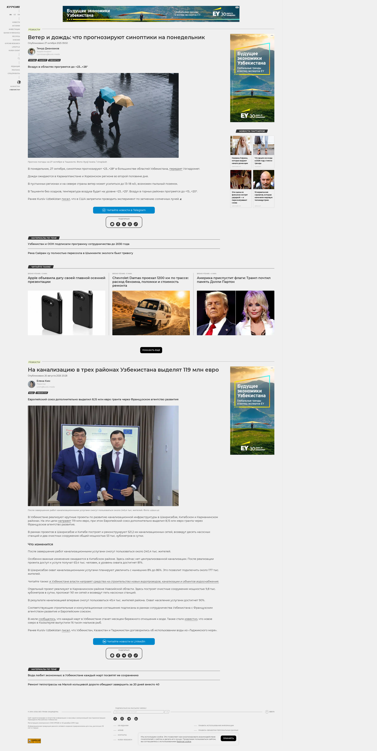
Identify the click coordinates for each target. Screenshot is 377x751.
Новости (16, 22)
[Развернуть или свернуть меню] (19, 58)
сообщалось (47, 619)
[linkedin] (136, 719)
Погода (32, 60)
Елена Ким (43, 381)
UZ (15, 15)
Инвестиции (14, 29)
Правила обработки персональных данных (218, 730)
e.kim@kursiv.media (46, 387)
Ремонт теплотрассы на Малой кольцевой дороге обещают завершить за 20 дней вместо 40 (93, 684)
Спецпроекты (14, 73)
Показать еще (151, 350)
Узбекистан (14, 90)
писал (66, 199)
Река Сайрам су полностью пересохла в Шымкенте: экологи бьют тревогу (80, 253)
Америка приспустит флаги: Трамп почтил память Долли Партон (234, 280)
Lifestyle (16, 47)
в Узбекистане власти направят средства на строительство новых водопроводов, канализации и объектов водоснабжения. (134, 581)
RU (10, 15)
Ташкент (42, 60)
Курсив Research (12, 43)
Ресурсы (16, 36)
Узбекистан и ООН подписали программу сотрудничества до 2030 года (78, 244)
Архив (120, 730)
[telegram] (129, 719)
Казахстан (15, 86)
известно (191, 619)
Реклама (16, 70)
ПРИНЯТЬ (228, 738)
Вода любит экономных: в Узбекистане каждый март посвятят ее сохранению (83, 675)
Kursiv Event (14, 51)
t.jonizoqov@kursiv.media (48, 54)
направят (64, 520)
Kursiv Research (125, 740)
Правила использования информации (216, 726)
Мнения (16, 40)
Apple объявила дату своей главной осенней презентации (66, 280)
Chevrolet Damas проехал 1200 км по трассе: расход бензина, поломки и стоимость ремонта (150, 282)
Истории (16, 26)
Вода (31, 393)
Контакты (122, 735)
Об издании (123, 726)
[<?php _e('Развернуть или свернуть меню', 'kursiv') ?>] (19, 82)
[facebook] (115, 719)
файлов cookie (184, 741)
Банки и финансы (12, 33)
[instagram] (122, 719)
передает (175, 168)
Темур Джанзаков (48, 48)
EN (19, 15)
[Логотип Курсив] (13, 7)
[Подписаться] (167, 711)
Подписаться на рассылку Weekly (131, 708)
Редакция (15, 66)
